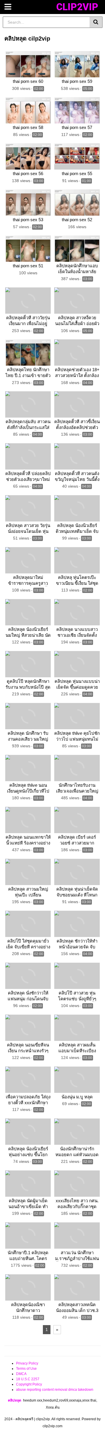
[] (96, 22)
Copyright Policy (29, 1384)
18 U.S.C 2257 (27, 1379)
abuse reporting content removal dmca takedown (54, 1390)
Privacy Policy (27, 1363)
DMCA (21, 1374)
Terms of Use (26, 1369)
